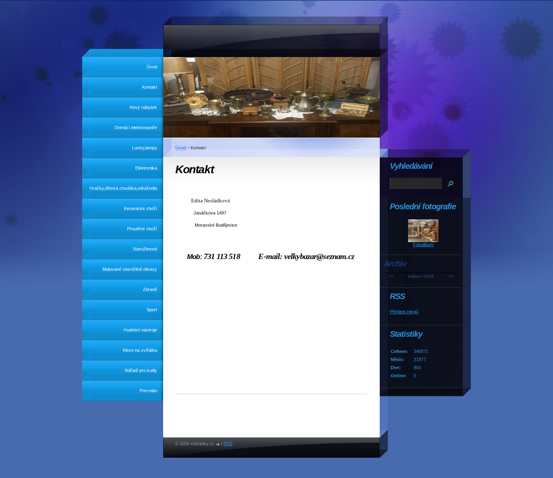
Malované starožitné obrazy (129, 269)
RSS (227, 443)
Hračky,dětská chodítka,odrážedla (123, 188)
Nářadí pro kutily (141, 370)
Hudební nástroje (140, 329)
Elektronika (146, 168)
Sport (152, 309)
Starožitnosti (145, 248)
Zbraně (150, 289)
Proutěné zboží (142, 228)
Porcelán (148, 390)
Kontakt (149, 87)
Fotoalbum (423, 244)
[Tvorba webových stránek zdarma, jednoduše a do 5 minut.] (218, 444)
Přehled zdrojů (404, 311)
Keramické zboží (140, 208)
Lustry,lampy (144, 147)
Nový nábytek (143, 107)
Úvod (152, 66)
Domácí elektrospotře (136, 127)
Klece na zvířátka (140, 350)
